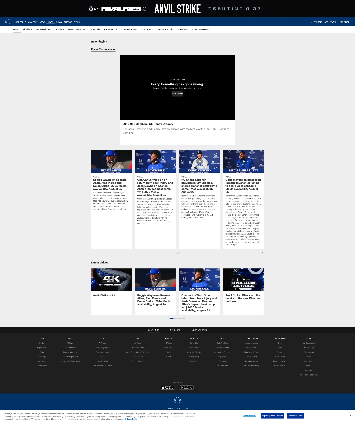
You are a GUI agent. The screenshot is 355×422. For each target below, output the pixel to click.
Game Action (168, 347)
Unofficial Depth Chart (70, 356)
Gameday (222, 361)
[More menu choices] (83, 22)
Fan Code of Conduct (222, 352)
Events (308, 366)
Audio (137, 338)
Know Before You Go (309, 343)
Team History (42, 366)
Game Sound (138, 356)
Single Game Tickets (251, 352)
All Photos (169, 343)
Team (42, 338)
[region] (177, 416)
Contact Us (194, 343)
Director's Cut (103, 361)
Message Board (279, 356)
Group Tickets (252, 356)
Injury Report (42, 361)
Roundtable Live (138, 361)
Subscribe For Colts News (70, 361)
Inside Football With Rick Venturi (138, 352)
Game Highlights (103, 347)
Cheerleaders (309, 352)
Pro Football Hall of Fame (309, 375)
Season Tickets (252, 347)
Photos (168, 338)
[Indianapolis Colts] (177, 400)
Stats (42, 352)
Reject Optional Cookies (272, 415)
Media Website (279, 366)
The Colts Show (138, 347)
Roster (41, 343)
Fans (309, 356)
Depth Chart (41, 347)
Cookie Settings (249, 415)
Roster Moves (70, 347)
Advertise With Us (194, 352)
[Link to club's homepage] (7, 21)
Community (308, 361)
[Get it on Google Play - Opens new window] (187, 389)
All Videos (102, 343)
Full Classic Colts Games (102, 366)
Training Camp (222, 366)
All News (70, 343)
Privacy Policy (194, 356)
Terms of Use (194, 361)
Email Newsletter (279, 361)
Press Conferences (103, 352)
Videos (279, 347)
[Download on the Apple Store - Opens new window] (168, 388)
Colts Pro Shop (222, 343)
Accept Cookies (295, 415)
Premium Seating (251, 361)
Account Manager (251, 343)
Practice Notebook (70, 352)
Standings (42, 356)
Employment (194, 347)
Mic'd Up (103, 356)
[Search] (312, 22)
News (70, 338)
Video (102, 338)
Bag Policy (222, 356)
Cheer (168, 356)
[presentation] (263, 253)
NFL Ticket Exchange (251, 366)
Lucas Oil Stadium (222, 347)
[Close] (351, 416)
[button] (177, 94)
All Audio (138, 343)
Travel (169, 352)
